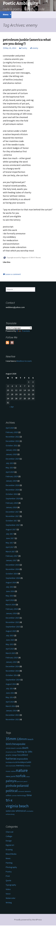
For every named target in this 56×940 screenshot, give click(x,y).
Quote (8, 880)
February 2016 (12, 609)
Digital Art (10, 845)
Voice (8, 893)
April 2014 (10, 701)
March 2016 (10, 604)
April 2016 (10, 600)
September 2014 (13, 679)
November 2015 (12, 622)
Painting (9, 862)
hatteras (11, 758)
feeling (20, 751)
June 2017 (10, 538)
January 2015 (11, 662)
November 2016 (12, 569)
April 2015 (10, 648)
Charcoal (9, 832)
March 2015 (10, 653)
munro (27, 766)
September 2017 (13, 525)
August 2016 (11, 582)
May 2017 (10, 542)
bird (8, 744)
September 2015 (13, 626)
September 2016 (13, 578)
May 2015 (10, 644)
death (25, 747)
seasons (28, 791)
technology (21, 795)
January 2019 (11, 481)
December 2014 (12, 666)
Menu (5, 14)
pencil (25, 781)
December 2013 (12, 715)
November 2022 (12, 436)
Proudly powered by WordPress (28, 919)
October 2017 (12, 520)
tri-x (9, 800)
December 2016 (12, 564)
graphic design (11, 755)
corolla (19, 748)
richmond (21, 791)
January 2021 (11, 450)
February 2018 (12, 503)
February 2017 (12, 556)
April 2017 (10, 547)
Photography (11, 867)
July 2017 (10, 534)
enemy (35, 48)
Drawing (9, 849)
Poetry (24, 48)
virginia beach (17, 805)
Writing (9, 902)
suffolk (8, 795)
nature (22, 770)
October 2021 (12, 445)
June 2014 (10, 693)
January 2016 (11, 613)
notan (28, 777)
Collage (9, 836)
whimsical (21, 810)
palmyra (11, 781)
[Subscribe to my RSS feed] (7, 342)
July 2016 (10, 587)
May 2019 (10, 467)
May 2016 (10, 595)
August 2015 (11, 631)
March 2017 (10, 551)
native (13, 771)
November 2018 (12, 489)
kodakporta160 (12, 762)
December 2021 (12, 441)
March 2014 (10, 706)
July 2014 (10, 688)
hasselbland (23, 755)
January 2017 (11, 560)
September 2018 (13, 498)
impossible (22, 758)
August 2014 (11, 684)
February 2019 (12, 476)
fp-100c (28, 751)
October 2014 (12, 675)
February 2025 (12, 432)
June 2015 (10, 640)
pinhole (11, 786)
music (8, 771)
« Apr (11, 406)
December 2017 (12, 511)
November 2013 (12, 719)
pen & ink (20, 781)
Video (8, 889)
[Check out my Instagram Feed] (12, 342)
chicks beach (11, 748)
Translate (26, 331)
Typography (11, 885)
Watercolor (10, 898)
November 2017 (12, 516)
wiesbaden (29, 811)
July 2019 (10, 463)
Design (9, 840)
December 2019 (12, 458)
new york (10, 776)
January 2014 (11, 710)
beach (30, 739)
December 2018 (12, 485)
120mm (22, 739)
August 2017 (11, 529)
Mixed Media (11, 854)
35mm (11, 738)
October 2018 (12, 494)
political (12, 791)
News (8, 858)
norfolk (21, 776)
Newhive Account (24, 361)
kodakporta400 (24, 762)
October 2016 (12, 573)
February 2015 (12, 657)
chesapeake (18, 744)
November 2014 (12, 671)
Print (8, 876)
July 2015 (10, 635)
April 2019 (10, 472)
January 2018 (11, 507)
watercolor (10, 811)
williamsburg (10, 814)
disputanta (9, 752)
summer (14, 795)
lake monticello (11, 766)
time (29, 795)
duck (15, 752)
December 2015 (12, 618)
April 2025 (10, 428)
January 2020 (11, 454)
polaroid (23, 786)
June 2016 (10, 591)
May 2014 (10, 697)
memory (20, 765)
